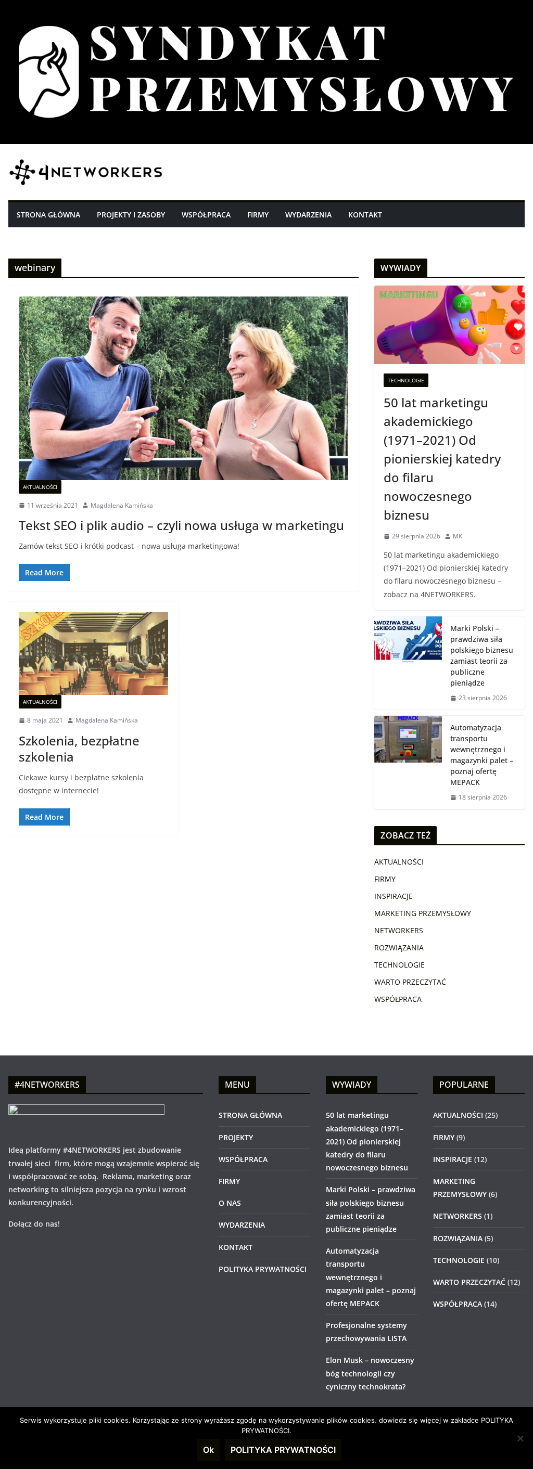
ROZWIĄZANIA (399, 947)
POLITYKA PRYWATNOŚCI (263, 1269)
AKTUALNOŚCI (40, 487)
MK (457, 536)
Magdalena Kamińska (122, 505)
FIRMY (258, 215)
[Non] (520, 1438)
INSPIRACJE (393, 896)
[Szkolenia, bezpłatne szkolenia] (93, 653)
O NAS (230, 1203)
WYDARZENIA (308, 215)
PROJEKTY (236, 1137)
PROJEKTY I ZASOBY (131, 215)
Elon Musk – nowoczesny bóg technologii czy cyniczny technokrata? (370, 1373)
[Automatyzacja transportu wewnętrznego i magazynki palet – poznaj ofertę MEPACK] (408, 762)
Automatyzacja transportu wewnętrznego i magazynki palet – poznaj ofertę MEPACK (481, 755)
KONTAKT (365, 215)
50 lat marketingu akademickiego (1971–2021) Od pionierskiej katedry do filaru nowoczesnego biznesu (442, 458)
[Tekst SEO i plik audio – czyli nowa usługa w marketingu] (183, 388)
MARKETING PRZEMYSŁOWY (422, 913)
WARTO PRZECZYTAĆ (410, 982)
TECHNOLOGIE (406, 380)
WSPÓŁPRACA (206, 215)
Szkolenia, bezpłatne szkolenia (79, 748)
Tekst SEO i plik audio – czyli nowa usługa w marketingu (181, 525)
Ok (208, 1450)
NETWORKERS (398, 930)
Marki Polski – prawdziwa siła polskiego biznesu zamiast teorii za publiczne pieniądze (481, 655)
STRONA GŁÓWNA (48, 215)
